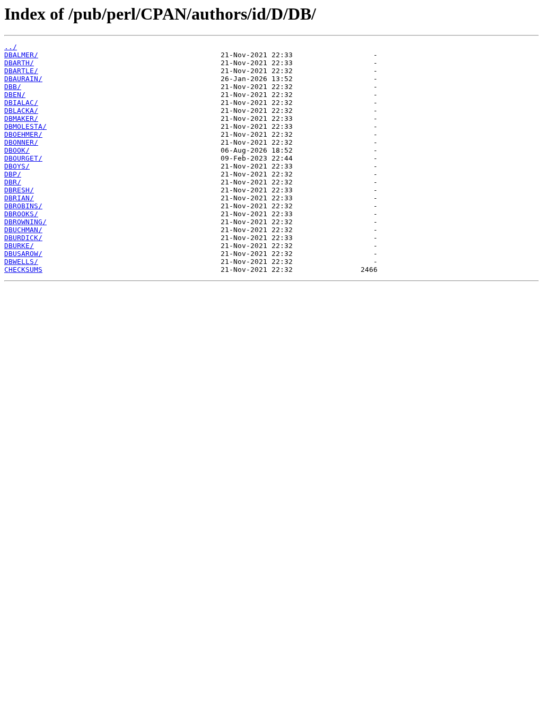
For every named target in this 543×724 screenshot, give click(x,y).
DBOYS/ (17, 166)
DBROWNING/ (25, 222)
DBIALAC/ (21, 103)
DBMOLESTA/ (25, 126)
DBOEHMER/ (23, 134)
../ (10, 47)
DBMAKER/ (21, 118)
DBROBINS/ (23, 206)
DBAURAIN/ (23, 79)
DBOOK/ (17, 150)
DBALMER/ (21, 55)
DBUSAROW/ (23, 254)
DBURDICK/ (23, 238)
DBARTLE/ (21, 71)
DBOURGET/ (23, 158)
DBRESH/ (19, 190)
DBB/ (12, 87)
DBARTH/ (19, 63)
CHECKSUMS (23, 269)
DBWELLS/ (21, 262)
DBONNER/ (21, 142)
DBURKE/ (19, 246)
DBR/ (12, 182)
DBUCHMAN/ (23, 230)
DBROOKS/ (21, 214)
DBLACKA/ (21, 110)
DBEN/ (14, 95)
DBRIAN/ (19, 198)
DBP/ (12, 174)
